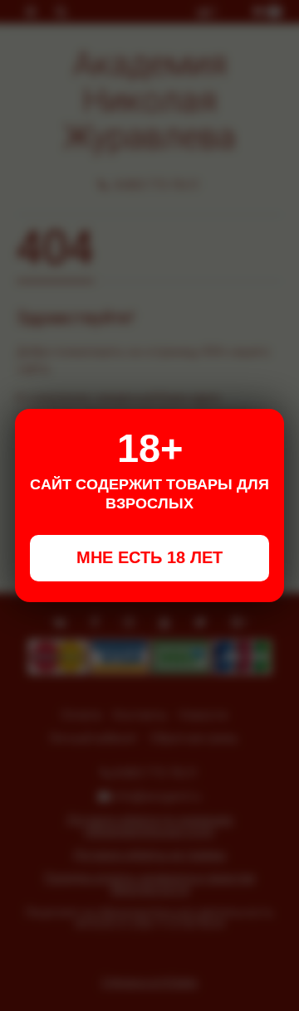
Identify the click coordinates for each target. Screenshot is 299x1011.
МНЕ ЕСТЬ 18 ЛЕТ (149, 557)
